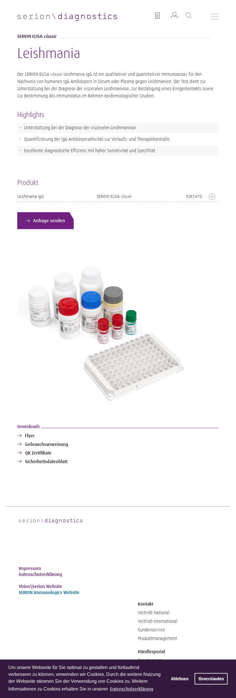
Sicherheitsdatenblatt (46, 461)
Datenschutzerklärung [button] (131, 689)
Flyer (30, 435)
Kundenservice (151, 630)
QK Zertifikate (38, 453)
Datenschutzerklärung (40, 574)
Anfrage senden (49, 220)
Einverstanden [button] (211, 678)
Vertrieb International (158, 621)
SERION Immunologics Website (49, 592)
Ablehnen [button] (180, 678)
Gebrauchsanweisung (46, 444)
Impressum (30, 568)
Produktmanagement (157, 638)
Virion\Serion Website (40, 586)
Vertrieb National (154, 612)
